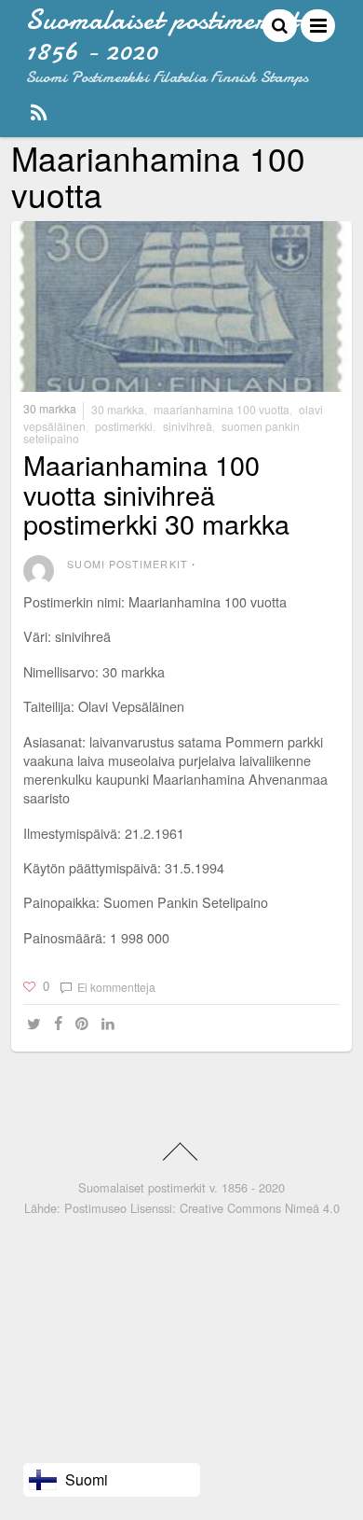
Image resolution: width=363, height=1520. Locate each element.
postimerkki (124, 426)
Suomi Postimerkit (127, 564)
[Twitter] (37, 1024)
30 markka (49, 409)
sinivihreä (187, 426)
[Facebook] (61, 1024)
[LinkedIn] (110, 1024)
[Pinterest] (84, 1024)
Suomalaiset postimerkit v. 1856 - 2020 (181, 1187)
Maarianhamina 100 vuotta (221, 409)
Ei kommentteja (116, 987)
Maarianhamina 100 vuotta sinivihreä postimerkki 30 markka (156, 493)
